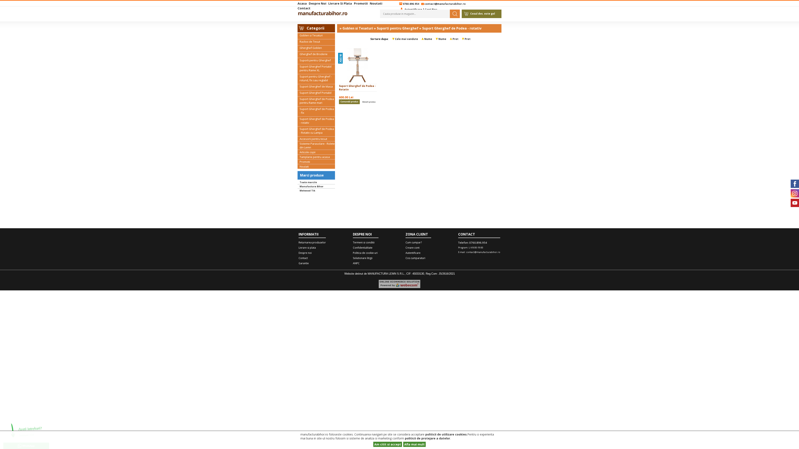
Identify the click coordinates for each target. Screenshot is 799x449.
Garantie (304, 263)
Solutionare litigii (362, 258)
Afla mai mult (414, 444)
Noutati (376, 3)
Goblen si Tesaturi (311, 35)
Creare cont (412, 247)
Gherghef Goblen (311, 48)
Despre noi (317, 3)
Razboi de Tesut (310, 41)
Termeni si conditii (364, 242)
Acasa (302, 3)
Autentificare (413, 253)
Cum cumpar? (414, 242)
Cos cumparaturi (415, 258)
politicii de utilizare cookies (446, 434)
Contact (304, 8)
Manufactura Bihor (311, 186)
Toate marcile (308, 182)
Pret (455, 39)
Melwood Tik (307, 190)
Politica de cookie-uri (365, 253)
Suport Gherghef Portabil (315, 93)
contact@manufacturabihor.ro (445, 4)
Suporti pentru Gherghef (315, 60)
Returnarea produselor (312, 242)
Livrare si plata (340, 3)
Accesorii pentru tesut (313, 139)
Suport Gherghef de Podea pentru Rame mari (317, 101)
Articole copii (307, 152)
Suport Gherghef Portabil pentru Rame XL (315, 68)
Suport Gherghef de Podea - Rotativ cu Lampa (317, 130)
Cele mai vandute (406, 39)
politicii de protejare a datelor (427, 438)
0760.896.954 (411, 4)
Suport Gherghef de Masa (316, 86)
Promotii (361, 3)
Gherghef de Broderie (314, 54)
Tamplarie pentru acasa (315, 157)
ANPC (356, 263)
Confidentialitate (362, 247)
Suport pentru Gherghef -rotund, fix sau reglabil (316, 78)
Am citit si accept (387, 444)
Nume (428, 39)
